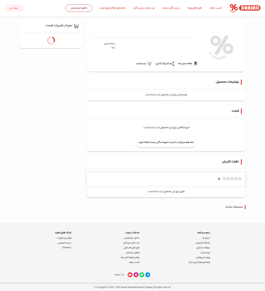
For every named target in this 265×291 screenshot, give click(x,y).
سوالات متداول (203, 248)
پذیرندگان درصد (171, 8)
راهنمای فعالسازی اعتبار (112, 8)
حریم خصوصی (64, 243)
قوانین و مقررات (64, 238)
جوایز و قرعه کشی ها (130, 258)
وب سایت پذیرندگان (144, 8)
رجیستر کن (205, 253)
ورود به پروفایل (203, 258)
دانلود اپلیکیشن (79, 8)
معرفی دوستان (132, 253)
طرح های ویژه (195, 8)
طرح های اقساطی (131, 248)
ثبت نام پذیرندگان (131, 243)
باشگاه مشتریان (203, 243)
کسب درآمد (216, 8)
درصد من (13, 8)
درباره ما (206, 238)
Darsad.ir (66, 248)
